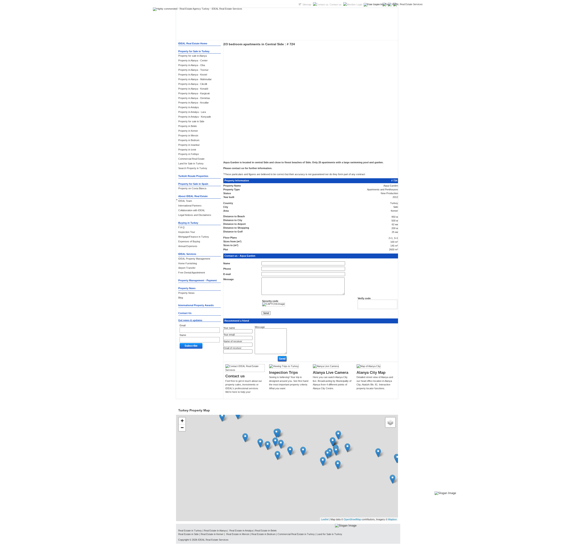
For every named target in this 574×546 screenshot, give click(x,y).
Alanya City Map (371, 372)
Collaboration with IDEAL (191, 210)
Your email (229, 334)
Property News (187, 288)
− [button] (182, 427)
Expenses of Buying (189, 241)
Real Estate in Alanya (215, 530)
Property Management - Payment (197, 280)
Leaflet (324, 519)
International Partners (190, 205)
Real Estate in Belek (266, 530)
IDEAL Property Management (194, 258)
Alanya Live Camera (330, 372)
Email (182, 325)
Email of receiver (232, 348)
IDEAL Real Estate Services (213, 539)
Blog (180, 297)
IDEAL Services (187, 254)
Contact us (335, 4)
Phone (227, 268)
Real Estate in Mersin (238, 534)
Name (183, 335)
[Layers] (390, 422)
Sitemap (306, 4)
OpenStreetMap (352, 519)
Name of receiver (232, 341)
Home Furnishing (187, 263)
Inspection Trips (283, 372)
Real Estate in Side (188, 534)
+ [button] (182, 420)
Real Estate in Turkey (190, 530)
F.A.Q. (181, 227)
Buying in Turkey (188, 222)
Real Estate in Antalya (241, 530)
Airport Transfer (187, 268)
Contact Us (184, 313)
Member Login (371, 4)
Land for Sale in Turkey (329, 534)
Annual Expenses (187, 246)
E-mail (227, 274)
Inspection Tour (186, 232)
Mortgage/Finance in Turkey (193, 236)
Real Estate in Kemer (212, 534)
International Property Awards (196, 305)
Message (228, 279)
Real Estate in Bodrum (263, 534)
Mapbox (392, 519)
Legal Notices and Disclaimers (194, 215)
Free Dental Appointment (191, 272)
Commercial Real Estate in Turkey (296, 534)
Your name (229, 328)
